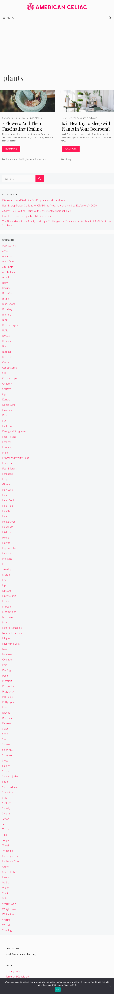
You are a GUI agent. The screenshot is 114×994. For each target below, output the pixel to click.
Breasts (6, 341)
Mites (5, 622)
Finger (6, 452)
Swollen (6, 813)
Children (7, 383)
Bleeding (7, 309)
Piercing (7, 680)
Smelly (6, 765)
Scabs (5, 728)
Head (5, 495)
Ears (4, 415)
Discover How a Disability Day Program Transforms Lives (33, 200)
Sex (4, 739)
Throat (6, 829)
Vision (5, 887)
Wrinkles (7, 925)
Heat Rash (7, 526)
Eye (4, 420)
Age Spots (7, 266)
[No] (110, 986)
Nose (5, 649)
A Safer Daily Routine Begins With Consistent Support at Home (36, 210)
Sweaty (6, 808)
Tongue (6, 840)
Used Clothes (9, 872)
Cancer (6, 362)
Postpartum (8, 686)
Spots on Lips (9, 787)
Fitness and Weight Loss (15, 457)
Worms (6, 919)
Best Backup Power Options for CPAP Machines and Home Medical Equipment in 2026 (49, 205)
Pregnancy (8, 691)
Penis (5, 675)
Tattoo (5, 818)
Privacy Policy (14, 971)
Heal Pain (11, 159)
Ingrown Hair (9, 548)
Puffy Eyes (8, 702)
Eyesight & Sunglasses (14, 431)
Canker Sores (9, 367)
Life (4, 579)
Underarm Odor (11, 861)
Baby (5, 282)
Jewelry (6, 569)
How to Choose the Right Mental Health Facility (28, 216)
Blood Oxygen (10, 325)
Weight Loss (9, 909)
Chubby (6, 388)
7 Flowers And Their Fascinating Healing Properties (22, 129)
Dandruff (7, 399)
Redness (6, 723)
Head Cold (8, 500)
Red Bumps (8, 718)
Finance (6, 447)
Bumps (6, 346)
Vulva (5, 898)
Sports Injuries (10, 776)
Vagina (6, 882)
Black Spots (8, 303)
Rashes (6, 712)
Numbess (7, 654)
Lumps (5, 601)
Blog (4, 319)
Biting (5, 298)
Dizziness (7, 410)
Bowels (6, 335)
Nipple (6, 638)
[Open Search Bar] (110, 17)
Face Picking (9, 436)
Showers (7, 744)
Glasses (6, 484)
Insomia (6, 553)
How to (6, 542)
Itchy (5, 564)
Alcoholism (8, 272)
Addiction (7, 256)
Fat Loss (6, 441)
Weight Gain (9, 903)
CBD (5, 372)
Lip (4, 585)
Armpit (6, 277)
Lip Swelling (9, 595)
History (6, 532)
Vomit (5, 893)
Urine (5, 866)
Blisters (6, 314)
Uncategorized (10, 856)
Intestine (7, 558)
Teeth (5, 824)
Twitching (7, 850)
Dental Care (8, 404)
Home (5, 537)
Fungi (5, 479)
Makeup (6, 606)
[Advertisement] (57, 44)
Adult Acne (8, 261)
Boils (5, 330)
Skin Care (7, 749)
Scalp (5, 733)
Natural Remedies (36, 159)
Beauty (6, 287)
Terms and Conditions (18, 976)
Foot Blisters (9, 468)
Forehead (7, 473)
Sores (5, 771)
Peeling (6, 670)
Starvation (8, 792)
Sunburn (6, 802)
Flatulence (8, 463)
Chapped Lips (9, 378)
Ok (57, 989)
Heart (5, 516)
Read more (11, 148)
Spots (5, 781)
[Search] (39, 178)
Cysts (5, 394)
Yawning (7, 930)
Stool (5, 797)
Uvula (5, 877)
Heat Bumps (8, 521)
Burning (6, 351)
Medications (9, 611)
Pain (4, 664)
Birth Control (9, 293)
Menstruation (9, 617)
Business (7, 357)
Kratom (6, 574)
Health (21, 159)
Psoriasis (7, 696)
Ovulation (7, 659)
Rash (4, 707)
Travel (5, 845)
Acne (5, 250)
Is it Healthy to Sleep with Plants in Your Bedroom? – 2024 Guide (86, 129)
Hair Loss (7, 489)
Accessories (9, 245)
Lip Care (6, 590)
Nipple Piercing (10, 643)
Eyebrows (7, 426)
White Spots (9, 914)
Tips (4, 834)
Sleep (68, 159)
